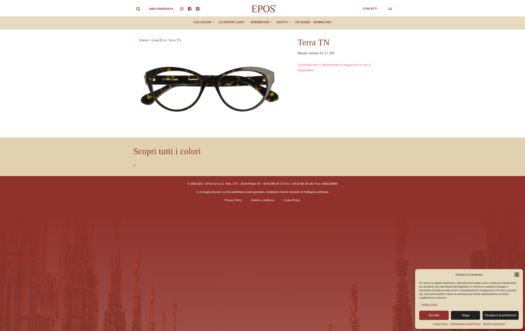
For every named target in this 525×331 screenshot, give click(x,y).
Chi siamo (302, 22)
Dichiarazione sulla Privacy (465, 323)
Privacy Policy (233, 200)
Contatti (370, 8)
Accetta (434, 315)
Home (143, 40)
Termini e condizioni (494, 323)
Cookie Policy (440, 323)
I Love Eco (158, 40)
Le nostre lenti (231, 22)
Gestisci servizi (429, 304)
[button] (517, 275)
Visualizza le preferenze (501, 315)
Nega (465, 315)
